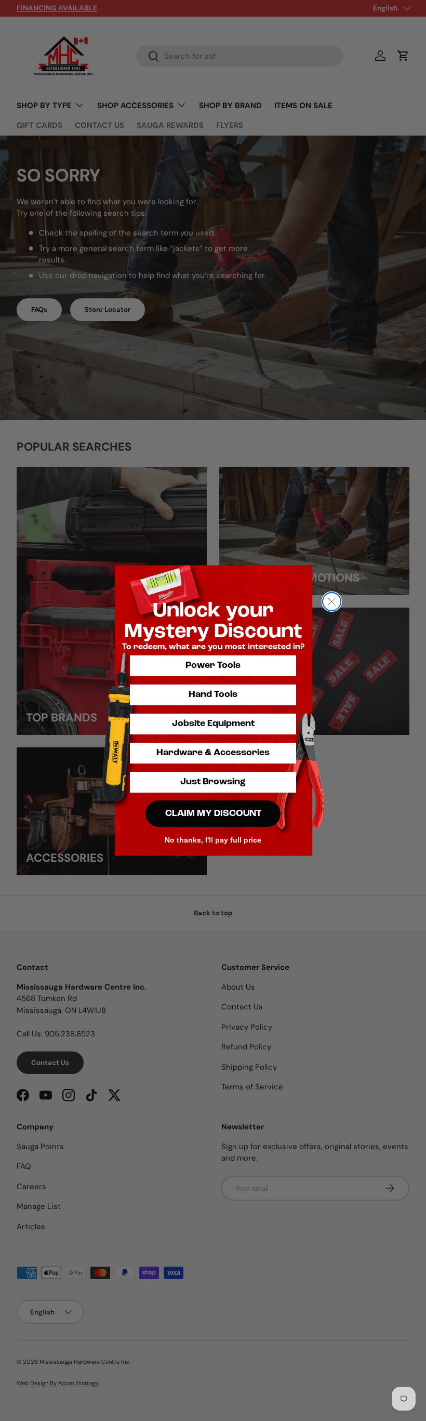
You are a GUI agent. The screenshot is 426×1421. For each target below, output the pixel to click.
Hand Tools (213, 695)
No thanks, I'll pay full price (213, 840)
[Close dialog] (332, 602)
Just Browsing (213, 782)
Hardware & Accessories (213, 753)
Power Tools (213, 665)
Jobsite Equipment (213, 724)
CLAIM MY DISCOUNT (213, 814)
